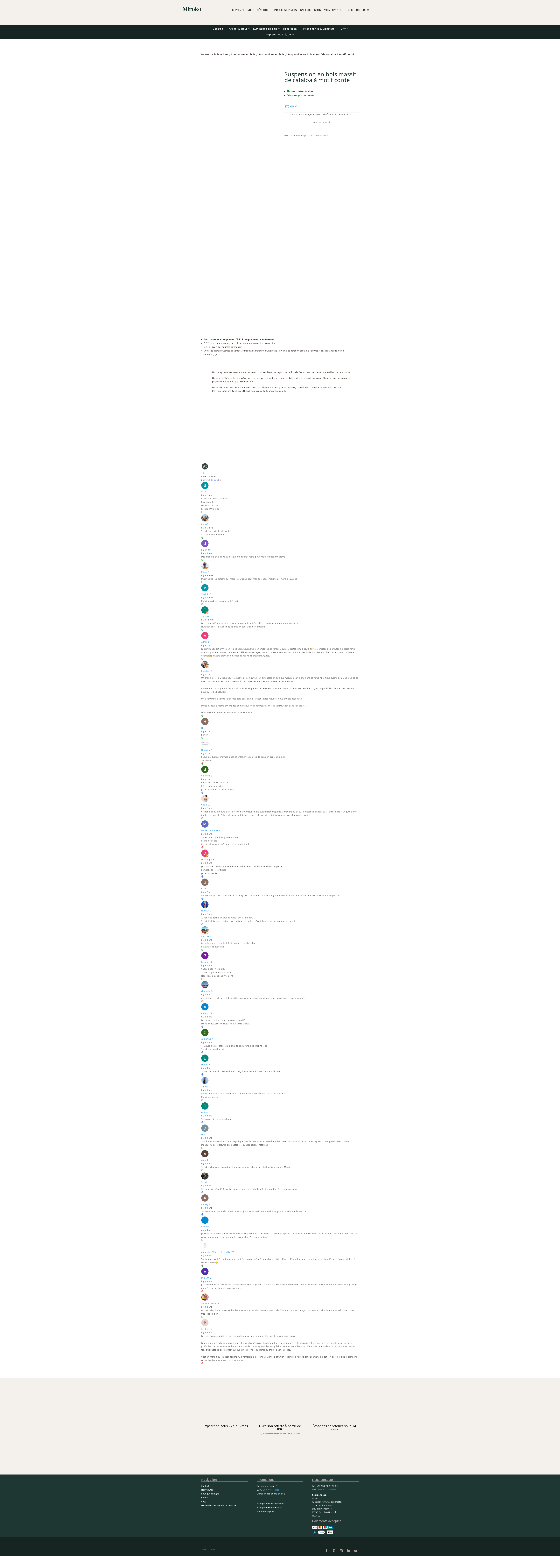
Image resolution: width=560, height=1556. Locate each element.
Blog (317, 10)
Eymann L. (206, 1277)
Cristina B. (206, 1329)
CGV (259, 1489)
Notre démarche (259, 10)
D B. (203, 1134)
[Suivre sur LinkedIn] (348, 1551)
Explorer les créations (280, 34)
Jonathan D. (207, 671)
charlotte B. (207, 991)
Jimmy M (205, 549)
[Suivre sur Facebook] (327, 1551)
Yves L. (204, 1182)
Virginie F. (206, 594)
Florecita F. (206, 750)
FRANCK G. (206, 910)
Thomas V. (206, 616)
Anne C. (205, 1160)
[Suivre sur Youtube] (356, 1551)
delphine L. (207, 775)
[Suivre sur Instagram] (341, 1551)
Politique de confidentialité (270, 1503)
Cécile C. (205, 804)
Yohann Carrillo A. (210, 1303)
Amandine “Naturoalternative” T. (217, 1252)
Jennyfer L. (206, 524)
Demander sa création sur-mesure (218, 1505)
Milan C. (205, 572)
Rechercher (356, 10)
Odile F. (205, 1112)
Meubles (217, 28)
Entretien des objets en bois (271, 1493)
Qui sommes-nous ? (267, 1486)
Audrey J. (205, 1204)
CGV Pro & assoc (271, 1489)
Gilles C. (205, 888)
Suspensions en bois (271, 54)
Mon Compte (332, 10)
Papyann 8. (206, 962)
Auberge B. (206, 1013)
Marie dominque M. (211, 830)
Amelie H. (206, 1086)
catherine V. (207, 1038)
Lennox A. (206, 1064)
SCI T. (204, 491)
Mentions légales (265, 1511)
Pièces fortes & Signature (319, 28)
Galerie (305, 10)
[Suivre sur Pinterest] (334, 1551)
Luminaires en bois (265, 28)
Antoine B (206, 936)
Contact (238, 10)
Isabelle (205, 1226)
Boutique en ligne (210, 1493)
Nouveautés (207, 1489)
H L (202, 727)
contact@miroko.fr (327, 1489)
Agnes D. (205, 641)
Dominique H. (208, 859)
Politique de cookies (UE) (269, 1507)
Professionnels (285, 10)
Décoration (290, 28)
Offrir (344, 28)
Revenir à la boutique (214, 54)
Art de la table (238, 28)
